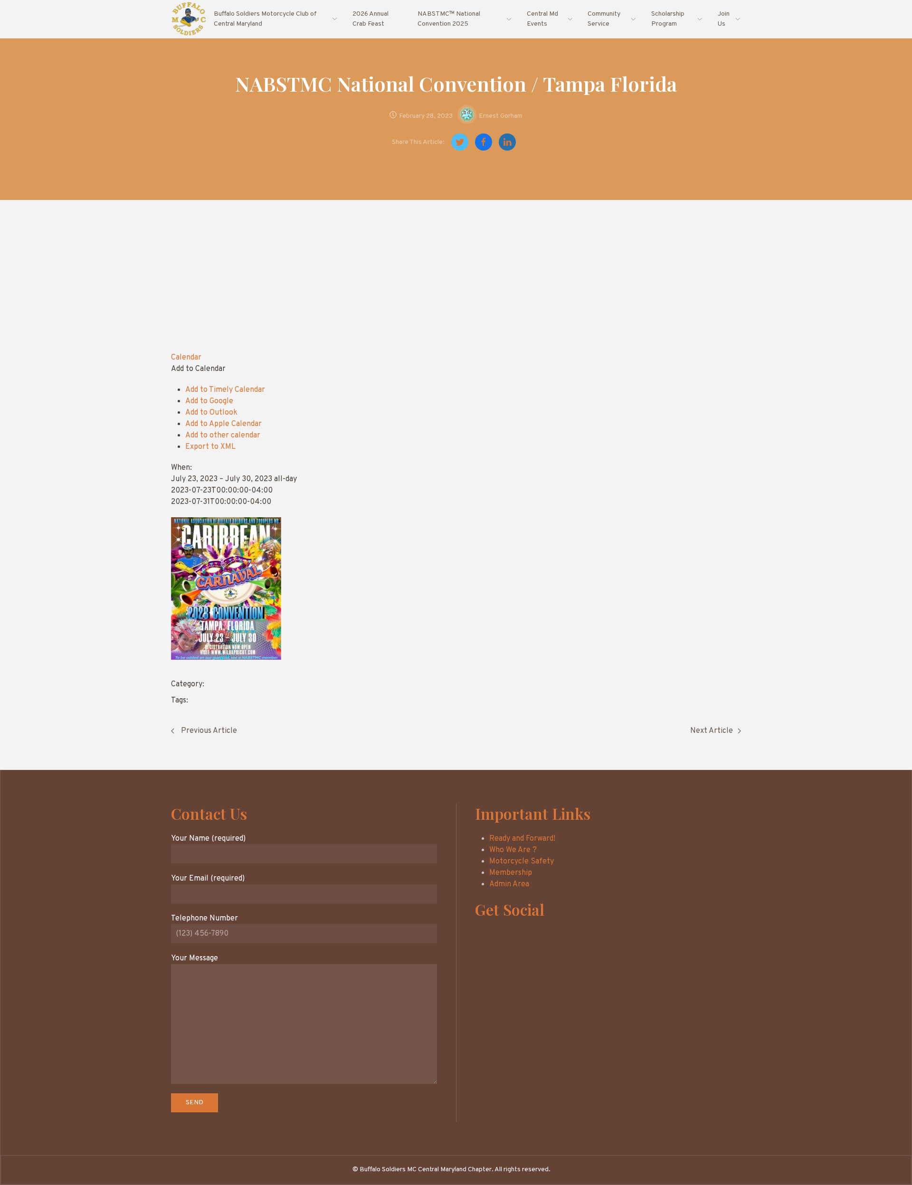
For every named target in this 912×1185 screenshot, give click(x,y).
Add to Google (209, 401)
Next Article (711, 731)
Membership (510, 873)
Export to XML (210, 447)
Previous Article (208, 731)
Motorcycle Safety (521, 861)
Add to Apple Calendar (223, 424)
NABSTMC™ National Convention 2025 (449, 19)
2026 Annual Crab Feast (370, 19)
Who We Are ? (513, 850)
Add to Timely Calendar (225, 390)
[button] (198, 369)
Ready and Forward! (522, 839)
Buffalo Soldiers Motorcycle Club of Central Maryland (265, 19)
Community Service (604, 19)
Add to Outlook (211, 412)
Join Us (724, 19)
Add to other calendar (222, 435)
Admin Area (509, 884)
